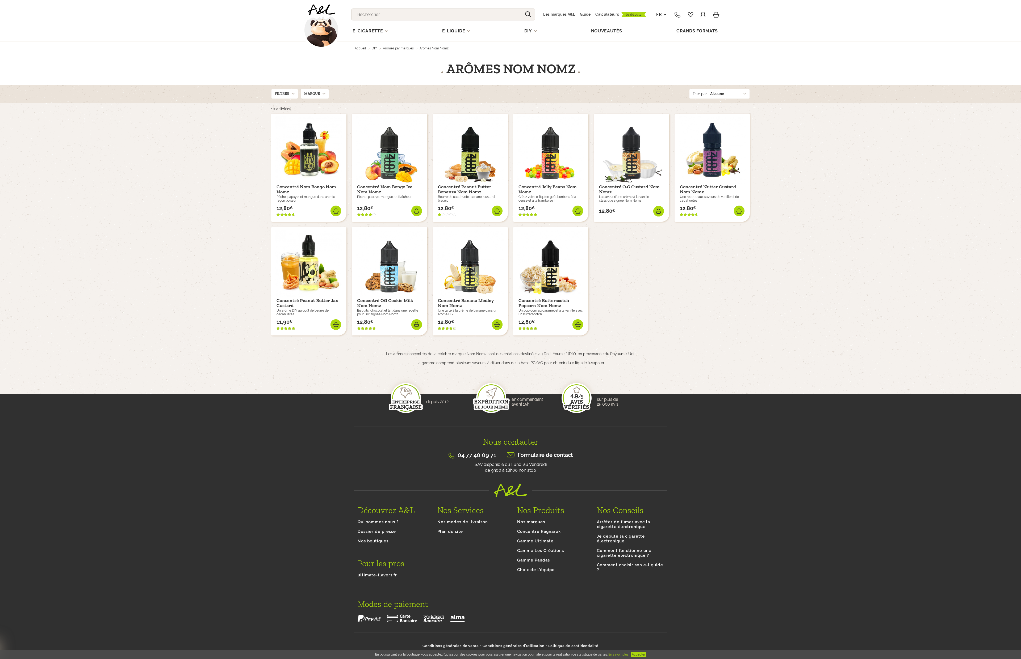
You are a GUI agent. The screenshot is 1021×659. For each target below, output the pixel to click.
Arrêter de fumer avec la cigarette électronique (623, 524)
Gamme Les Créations (540, 550)
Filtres (282, 93)
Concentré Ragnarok (539, 531)
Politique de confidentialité (573, 646)
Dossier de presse (377, 531)
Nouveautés (606, 30)
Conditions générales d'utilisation (513, 646)
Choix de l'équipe (536, 569)
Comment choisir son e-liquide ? (630, 567)
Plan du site (450, 531)
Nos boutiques (373, 541)
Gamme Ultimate (535, 541)
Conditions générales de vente (450, 646)
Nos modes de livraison (462, 522)
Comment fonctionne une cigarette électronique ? (624, 553)
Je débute (634, 14)
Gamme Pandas (533, 560)
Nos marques (531, 522)
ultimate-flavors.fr (377, 575)
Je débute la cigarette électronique (621, 538)
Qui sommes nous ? (378, 522)
